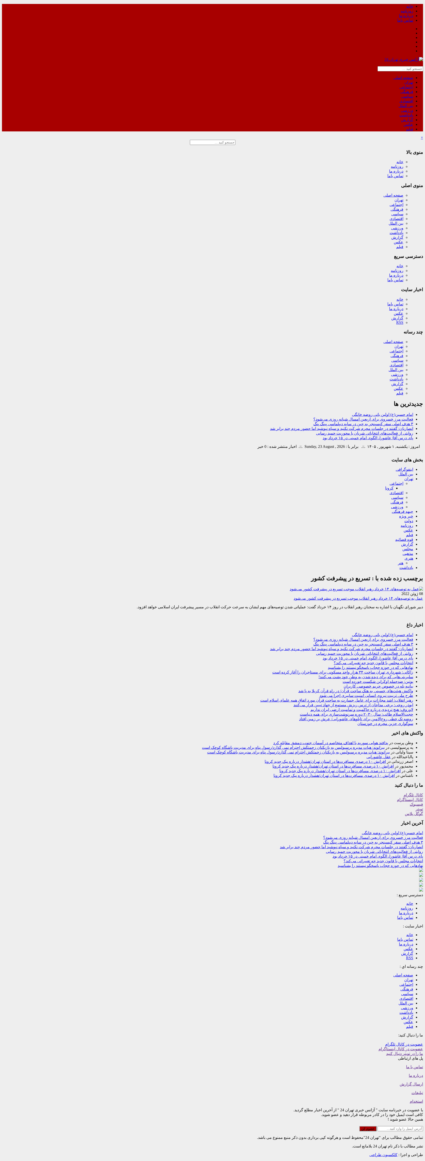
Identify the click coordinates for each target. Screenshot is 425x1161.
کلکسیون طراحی (383, 1155)
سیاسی (407, 96)
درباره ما (406, 16)
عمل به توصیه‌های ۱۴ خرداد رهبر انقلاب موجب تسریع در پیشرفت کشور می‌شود (358, 598)
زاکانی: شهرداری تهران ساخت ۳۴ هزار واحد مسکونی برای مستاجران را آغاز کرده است (342, 672)
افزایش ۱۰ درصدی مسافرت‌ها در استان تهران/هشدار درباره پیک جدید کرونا (325, 761)
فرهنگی (406, 92)
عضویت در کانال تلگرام (404, 1044)
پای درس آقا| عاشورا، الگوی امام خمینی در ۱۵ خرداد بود (368, 438)
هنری (409, 558)
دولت (408, 521)
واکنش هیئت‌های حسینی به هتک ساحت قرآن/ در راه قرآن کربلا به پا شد (355, 691)
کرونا (389, 488)
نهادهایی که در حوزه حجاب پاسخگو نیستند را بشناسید (370, 667)
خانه (409, 6)
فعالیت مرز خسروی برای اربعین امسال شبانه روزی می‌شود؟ (363, 419)
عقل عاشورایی (378, 757)
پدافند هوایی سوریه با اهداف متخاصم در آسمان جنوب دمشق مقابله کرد (330, 743)
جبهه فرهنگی (402, 511)
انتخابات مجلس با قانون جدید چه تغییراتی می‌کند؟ (373, 663)
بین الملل (405, 106)
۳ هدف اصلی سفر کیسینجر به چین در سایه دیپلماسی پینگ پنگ (363, 424)
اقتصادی (406, 101)
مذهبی (408, 553)
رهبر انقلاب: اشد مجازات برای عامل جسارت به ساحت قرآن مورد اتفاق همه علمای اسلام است (336, 700)
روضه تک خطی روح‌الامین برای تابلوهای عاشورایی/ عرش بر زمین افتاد (356, 719)
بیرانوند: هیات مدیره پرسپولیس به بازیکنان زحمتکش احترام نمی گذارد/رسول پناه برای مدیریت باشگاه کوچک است (293, 747)
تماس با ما (414, 1067)
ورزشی (407, 110)
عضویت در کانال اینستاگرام (401, 1049)
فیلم (409, 129)
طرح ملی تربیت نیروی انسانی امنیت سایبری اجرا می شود (366, 695)
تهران (408, 82)
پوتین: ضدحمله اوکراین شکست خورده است (378, 681)
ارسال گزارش (411, 1084)
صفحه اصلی (403, 78)
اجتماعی (406, 87)
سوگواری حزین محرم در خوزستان (385, 724)
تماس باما (405, 20)
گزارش (407, 120)
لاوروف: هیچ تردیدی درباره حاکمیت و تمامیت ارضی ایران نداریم (361, 709)
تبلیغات (417, 1093)
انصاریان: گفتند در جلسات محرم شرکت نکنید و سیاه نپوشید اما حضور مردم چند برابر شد (341, 428)
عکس (408, 124)
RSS (399, 322)
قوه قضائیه (404, 539)
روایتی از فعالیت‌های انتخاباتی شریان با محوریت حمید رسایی (364, 433)
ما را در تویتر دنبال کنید (404, 1053)
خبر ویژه (406, 516)
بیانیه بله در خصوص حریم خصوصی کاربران (378, 686)
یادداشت (406, 115)
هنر (400, 563)
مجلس (407, 549)
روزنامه (407, 11)
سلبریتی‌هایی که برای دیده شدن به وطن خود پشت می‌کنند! (366, 677)
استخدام (416, 1101)
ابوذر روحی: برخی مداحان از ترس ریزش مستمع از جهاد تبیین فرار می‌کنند (353, 705)
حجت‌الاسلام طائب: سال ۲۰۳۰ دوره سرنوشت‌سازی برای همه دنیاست (356, 714)
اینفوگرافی (404, 469)
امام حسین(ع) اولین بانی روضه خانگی (382, 414)
